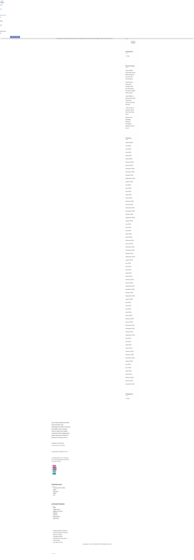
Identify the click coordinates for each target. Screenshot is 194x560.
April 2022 (128, 312)
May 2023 (128, 270)
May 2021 (128, 341)
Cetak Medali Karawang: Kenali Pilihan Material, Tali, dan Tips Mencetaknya (130, 75)
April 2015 (128, 371)
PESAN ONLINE (15, 37)
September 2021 (130, 335)
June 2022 (128, 306)
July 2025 (128, 185)
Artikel (54, 493)
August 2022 (129, 299)
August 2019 (129, 361)
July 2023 (128, 263)
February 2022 (129, 319)
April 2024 (128, 234)
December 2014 (130, 384)
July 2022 (128, 302)
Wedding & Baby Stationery (60, 530)
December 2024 (130, 208)
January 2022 (129, 322)
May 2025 (128, 191)
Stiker (54, 507)
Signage (55, 513)
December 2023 (130, 247)
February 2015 (129, 377)
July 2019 (128, 364)
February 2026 (129, 162)
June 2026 (128, 149)
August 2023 (129, 260)
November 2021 (130, 328)
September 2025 (130, 178)
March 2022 (128, 315)
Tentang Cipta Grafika (59, 488)
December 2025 (130, 168)
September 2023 (130, 257)
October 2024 (129, 214)
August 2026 (129, 142)
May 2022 (128, 309)
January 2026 (129, 165)
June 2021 (128, 338)
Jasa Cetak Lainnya (58, 542)
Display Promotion (58, 511)
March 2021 (128, 348)
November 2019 (130, 358)
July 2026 (128, 146)
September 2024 (130, 217)
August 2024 (129, 221)
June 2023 (128, 266)
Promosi (55, 515)
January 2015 (129, 381)
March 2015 (128, 374)
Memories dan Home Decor (60, 538)
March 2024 (128, 237)
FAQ (54, 495)
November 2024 (130, 211)
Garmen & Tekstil (57, 534)
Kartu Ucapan (56, 540)
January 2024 (129, 244)
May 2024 (128, 230)
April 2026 (128, 155)
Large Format (56, 509)
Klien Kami (56, 491)
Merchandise (56, 516)
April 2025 (128, 195)
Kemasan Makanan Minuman (60, 532)
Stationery (56, 518)
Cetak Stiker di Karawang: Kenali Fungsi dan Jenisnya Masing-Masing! (130, 100)
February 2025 (129, 201)
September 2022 (130, 296)
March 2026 (128, 159)
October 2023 (129, 253)
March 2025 (128, 198)
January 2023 (129, 283)
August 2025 (129, 182)
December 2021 (130, 325)
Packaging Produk (58, 536)
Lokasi (54, 489)
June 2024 (128, 227)
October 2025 (129, 175)
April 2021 (128, 345)
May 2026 (128, 152)
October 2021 (129, 332)
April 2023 (128, 273)
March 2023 (128, 276)
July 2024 (128, 224)
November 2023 (130, 250)
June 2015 (128, 368)
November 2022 (130, 289)
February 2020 (129, 354)
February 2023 (129, 279)
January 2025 (129, 204)
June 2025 (128, 188)
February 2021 (129, 351)
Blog (128, 56)
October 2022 (129, 292)
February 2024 (129, 240)
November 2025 (130, 172)
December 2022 (130, 286)
